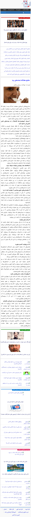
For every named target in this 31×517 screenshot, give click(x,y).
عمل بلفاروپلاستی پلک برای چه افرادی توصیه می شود (17, 55)
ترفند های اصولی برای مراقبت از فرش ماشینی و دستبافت (17, 52)
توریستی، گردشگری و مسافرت (23, 449)
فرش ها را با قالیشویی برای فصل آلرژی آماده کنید (18, 74)
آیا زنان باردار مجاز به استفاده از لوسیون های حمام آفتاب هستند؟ (15, 414)
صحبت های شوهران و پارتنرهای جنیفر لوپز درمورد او (18, 65)
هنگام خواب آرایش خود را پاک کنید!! (13, 438)
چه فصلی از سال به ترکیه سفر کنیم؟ (13, 481)
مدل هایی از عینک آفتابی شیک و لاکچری (12, 427)
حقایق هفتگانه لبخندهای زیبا (21, 80)
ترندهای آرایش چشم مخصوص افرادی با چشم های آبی (17, 71)
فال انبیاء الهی (19, 509)
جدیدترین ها (11, 9)
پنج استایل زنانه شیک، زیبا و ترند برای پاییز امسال (15, 42)
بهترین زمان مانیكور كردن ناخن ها (14, 443)
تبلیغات (4, 9)
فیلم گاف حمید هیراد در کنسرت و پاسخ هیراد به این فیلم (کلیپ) (15, 342)
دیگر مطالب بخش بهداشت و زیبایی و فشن (21, 390)
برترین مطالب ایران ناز (25, 330)
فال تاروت (27, 509)
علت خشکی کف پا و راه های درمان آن (13, 432)
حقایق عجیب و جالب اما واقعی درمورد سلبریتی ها (15, 30)
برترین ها (18, 9)
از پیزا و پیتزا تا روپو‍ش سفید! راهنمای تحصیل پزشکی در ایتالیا (16, 61)
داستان (5, 509)
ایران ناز (28, 85)
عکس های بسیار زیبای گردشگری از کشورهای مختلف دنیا (15, 474)
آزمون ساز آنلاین (16, 515)
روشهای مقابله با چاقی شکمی (15, 422)
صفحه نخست (26, 9)
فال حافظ (11, 509)
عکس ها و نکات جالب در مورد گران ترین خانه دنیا (15, 461)
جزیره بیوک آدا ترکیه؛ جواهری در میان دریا (12, 487)
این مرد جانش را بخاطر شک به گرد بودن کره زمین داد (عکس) (15, 354)
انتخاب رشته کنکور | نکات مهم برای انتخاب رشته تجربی (17, 58)
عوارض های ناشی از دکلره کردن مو (15, 402)
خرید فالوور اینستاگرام (23, 512)
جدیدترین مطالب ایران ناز (24, 18)
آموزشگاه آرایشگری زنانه (10, 512)
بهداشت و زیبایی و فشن (19, 85)
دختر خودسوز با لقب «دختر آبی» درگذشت (12, 372)
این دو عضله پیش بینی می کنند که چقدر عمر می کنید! (17, 68)
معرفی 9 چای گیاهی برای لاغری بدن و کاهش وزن (18, 49)
